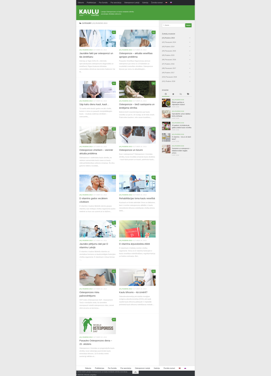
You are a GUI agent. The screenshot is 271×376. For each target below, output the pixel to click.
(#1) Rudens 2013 (86, 50)
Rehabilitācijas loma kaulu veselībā (137, 198)
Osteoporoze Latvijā (131, 2)
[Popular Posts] (173, 94)
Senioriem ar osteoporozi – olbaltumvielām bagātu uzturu (181, 150)
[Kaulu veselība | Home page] (89, 13)
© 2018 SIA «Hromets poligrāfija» (86, 375)
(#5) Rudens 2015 (168, 55)
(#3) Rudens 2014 (168, 46)
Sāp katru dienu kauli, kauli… (94, 104)
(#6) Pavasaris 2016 (169, 59)
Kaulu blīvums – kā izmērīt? (133, 292)
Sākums (81, 2)
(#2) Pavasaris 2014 (169, 42)
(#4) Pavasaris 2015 (169, 51)
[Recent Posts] (165, 94)
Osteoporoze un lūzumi (131, 150)
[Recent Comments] (180, 94)
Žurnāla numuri (157, 2)
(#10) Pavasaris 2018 (169, 77)
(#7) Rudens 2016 (168, 64)
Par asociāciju (116, 2)
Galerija (145, 2)
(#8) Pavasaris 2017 (169, 68)
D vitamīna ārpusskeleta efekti (134, 244)
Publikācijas (91, 2)
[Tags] (188, 94)
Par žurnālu (103, 2)
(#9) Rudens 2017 (168, 72)
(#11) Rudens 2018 (168, 81)
